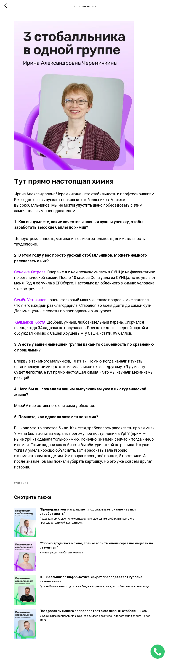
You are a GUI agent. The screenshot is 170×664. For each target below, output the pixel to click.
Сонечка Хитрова (30, 272)
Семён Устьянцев (30, 299)
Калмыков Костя (29, 322)
